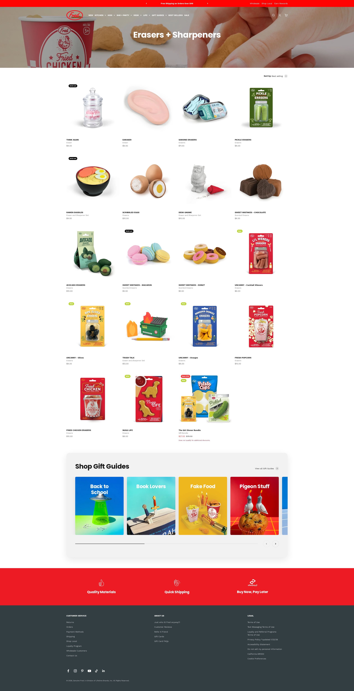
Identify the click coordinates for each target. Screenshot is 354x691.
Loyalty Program (74, 646)
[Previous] (146, 3)
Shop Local (267, 3)
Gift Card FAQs (161, 641)
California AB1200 (256, 654)
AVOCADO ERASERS (75, 285)
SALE (186, 15)
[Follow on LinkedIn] (103, 671)
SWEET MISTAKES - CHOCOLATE (250, 212)
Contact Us (71, 655)
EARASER (127, 140)
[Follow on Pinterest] (82, 671)
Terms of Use (254, 622)
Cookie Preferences (257, 659)
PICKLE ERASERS (243, 140)
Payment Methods (75, 632)
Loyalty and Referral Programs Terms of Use (262, 633)
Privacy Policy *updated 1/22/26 (263, 639)
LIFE (145, 15)
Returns (70, 622)
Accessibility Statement (259, 644)
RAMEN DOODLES (74, 212)
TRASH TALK (128, 358)
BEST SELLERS (175, 15)
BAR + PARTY (123, 15)
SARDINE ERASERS (188, 140)
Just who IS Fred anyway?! (167, 622)
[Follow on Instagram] (75, 671)
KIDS (110, 15)
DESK (136, 15)
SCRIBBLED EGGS (131, 212)
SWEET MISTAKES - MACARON (137, 285)
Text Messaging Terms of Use (261, 627)
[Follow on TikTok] (96, 671)
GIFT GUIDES (158, 15)
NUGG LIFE (128, 430)
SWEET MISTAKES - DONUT (192, 285)
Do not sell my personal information (265, 649)
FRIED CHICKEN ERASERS (78, 430)
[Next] (207, 3)
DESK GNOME (185, 212)
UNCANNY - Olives (75, 358)
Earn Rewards (281, 3)
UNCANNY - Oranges (188, 358)
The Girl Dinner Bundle (190, 430)
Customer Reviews (163, 627)
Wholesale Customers (76, 651)
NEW (90, 15)
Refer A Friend (161, 632)
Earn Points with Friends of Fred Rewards (177, 3)
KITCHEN (99, 15)
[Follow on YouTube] (89, 671)
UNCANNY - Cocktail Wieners (249, 285)
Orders (69, 627)
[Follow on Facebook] (68, 671)
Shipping (70, 636)
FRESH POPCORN (243, 358)
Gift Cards (159, 636)
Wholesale (254, 3)
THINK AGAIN (72, 140)
